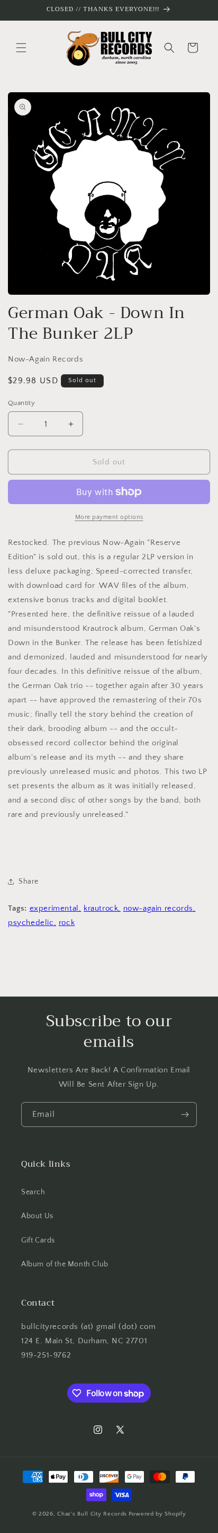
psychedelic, (32, 922)
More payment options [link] (109, 517)
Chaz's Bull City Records (92, 1514)
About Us (37, 1216)
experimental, (55, 908)
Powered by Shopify (157, 1514)
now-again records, (159, 908)
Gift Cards (38, 1240)
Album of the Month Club (64, 1264)
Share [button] (29, 881)
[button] (21, 47)
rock (67, 922)
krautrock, (102, 908)
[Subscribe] (184, 1114)
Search (33, 1192)
